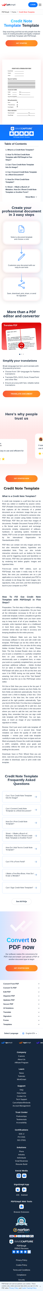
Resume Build (21, 1164)
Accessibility (21, 1123)
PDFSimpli (5, 12)
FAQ (21, 1090)
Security (21, 1280)
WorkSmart (21, 1079)
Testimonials (21, 1119)
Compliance (21, 1275)
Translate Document (21, 394)
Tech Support (21, 1099)
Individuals (21, 1158)
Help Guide (21, 1093)
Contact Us (21, 1096)
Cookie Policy (21, 1265)
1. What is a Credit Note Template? (20, 150)
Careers (21, 1056)
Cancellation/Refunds (21, 1103)
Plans (21, 1151)
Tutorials (21, 1076)
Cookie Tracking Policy (29, 1288)
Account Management (21, 1106)
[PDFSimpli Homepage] (9, 4)
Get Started (21, 43)
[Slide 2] (21, 354)
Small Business (21, 1161)
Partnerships (21, 1116)
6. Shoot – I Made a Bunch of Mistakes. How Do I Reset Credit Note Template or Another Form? (21, 189)
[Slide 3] (23, 354)
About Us (21, 1059)
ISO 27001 (21, 1140)
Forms (14, 12)
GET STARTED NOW (21, 478)
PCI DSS (21, 1137)
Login (32, 4)
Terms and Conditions (21, 1270)
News (21, 1073)
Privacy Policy (21, 1260)
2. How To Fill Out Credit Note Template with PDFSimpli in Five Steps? (19, 157)
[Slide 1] (19, 354)
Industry (21, 1155)
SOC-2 (21, 1134)
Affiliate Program (21, 1063)
